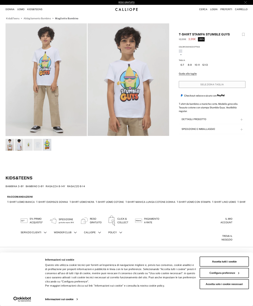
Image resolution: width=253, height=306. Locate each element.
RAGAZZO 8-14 (76, 186)
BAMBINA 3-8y (15, 186)
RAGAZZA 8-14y (55, 186)
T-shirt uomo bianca (21, 202)
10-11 (197, 64)
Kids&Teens (12, 18)
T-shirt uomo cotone (110, 202)
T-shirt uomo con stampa (194, 202)
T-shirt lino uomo (224, 202)
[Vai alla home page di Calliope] (126, 9)
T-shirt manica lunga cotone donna (150, 202)
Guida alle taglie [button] (188, 73)
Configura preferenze (222, 272)
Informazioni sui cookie (59, 299)
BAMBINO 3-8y (35, 186)
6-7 (182, 64)
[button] (203, 9)
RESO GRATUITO (126, 2)
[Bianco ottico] (181, 51)
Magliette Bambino (66, 18)
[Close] (245, 2)
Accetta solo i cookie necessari (224, 284)
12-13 (205, 64)
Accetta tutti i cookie (224, 261)
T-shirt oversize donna (52, 202)
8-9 (190, 64)
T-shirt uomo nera (82, 202)
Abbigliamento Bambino (37, 18)
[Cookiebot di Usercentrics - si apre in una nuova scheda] (22, 299)
